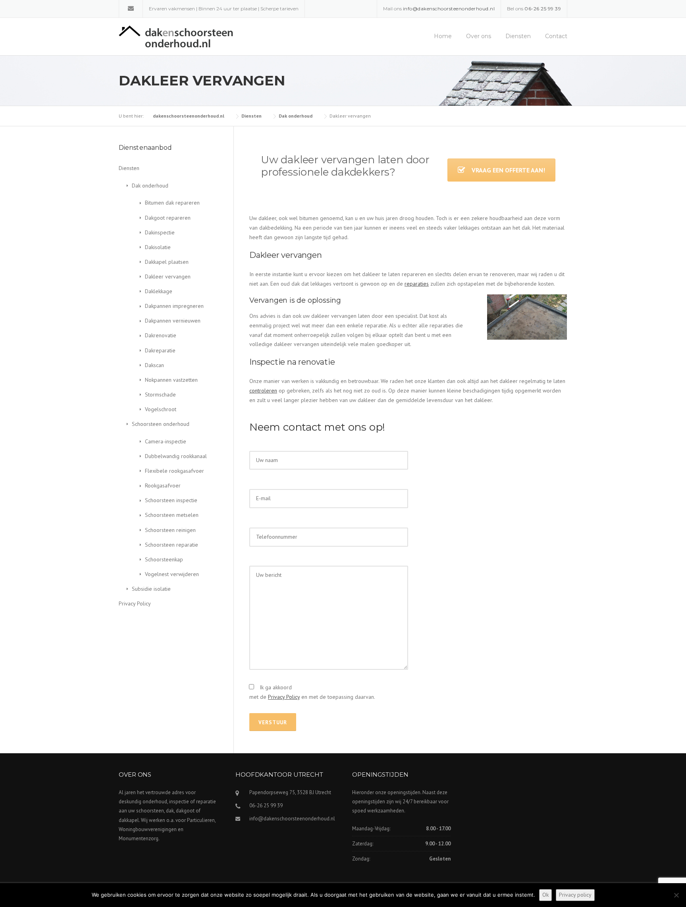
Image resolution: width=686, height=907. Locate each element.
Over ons (478, 36)
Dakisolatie (158, 247)
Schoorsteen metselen (171, 514)
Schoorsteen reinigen (170, 530)
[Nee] (676, 895)
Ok (545, 894)
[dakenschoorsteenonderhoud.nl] (176, 36)
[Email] (131, 8)
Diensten (518, 36)
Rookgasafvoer (163, 485)
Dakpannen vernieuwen (172, 320)
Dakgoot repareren (168, 217)
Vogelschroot (160, 409)
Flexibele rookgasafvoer (174, 470)
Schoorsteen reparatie (171, 544)
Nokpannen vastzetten (171, 379)
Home (443, 36)
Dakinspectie (160, 232)
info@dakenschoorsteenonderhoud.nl (292, 818)
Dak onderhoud (150, 185)
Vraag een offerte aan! (508, 170)
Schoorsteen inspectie (171, 500)
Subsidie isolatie (151, 588)
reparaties (417, 283)
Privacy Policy (284, 696)
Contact (556, 36)
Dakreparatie (160, 350)
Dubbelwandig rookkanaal (176, 456)
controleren (263, 390)
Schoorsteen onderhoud (160, 423)
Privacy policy (575, 894)
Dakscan (154, 365)
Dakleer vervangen (168, 276)
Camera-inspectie (165, 441)
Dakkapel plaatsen (167, 261)
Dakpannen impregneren (174, 305)
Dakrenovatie (160, 335)
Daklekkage (158, 291)
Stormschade (160, 394)
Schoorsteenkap (164, 559)
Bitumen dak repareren (172, 202)
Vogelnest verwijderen (172, 574)
